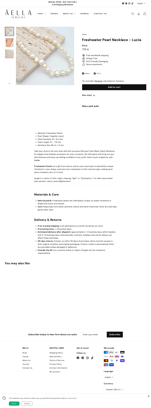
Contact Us (100, 14)
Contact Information (58, 368)
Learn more (72, 398)
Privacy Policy (56, 364)
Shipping (99, 81)
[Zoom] (45, 56)
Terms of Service (57, 360)
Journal (84, 14)
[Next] (9, 83)
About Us (68, 14)
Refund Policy (55, 356)
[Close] (148, 396)
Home (84, 34)
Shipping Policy (56, 353)
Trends (54, 14)
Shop (41, 14)
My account (55, 372)
